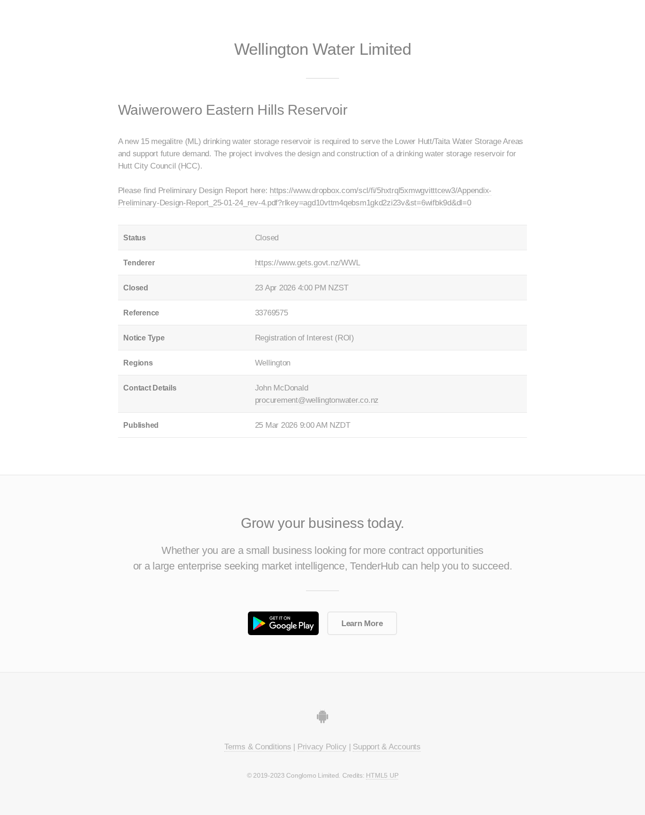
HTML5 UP (382, 775)
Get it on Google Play (283, 623)
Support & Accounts (386, 746)
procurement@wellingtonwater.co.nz (317, 400)
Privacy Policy (322, 746)
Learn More (361, 623)
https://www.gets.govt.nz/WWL (307, 262)
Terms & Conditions (257, 746)
